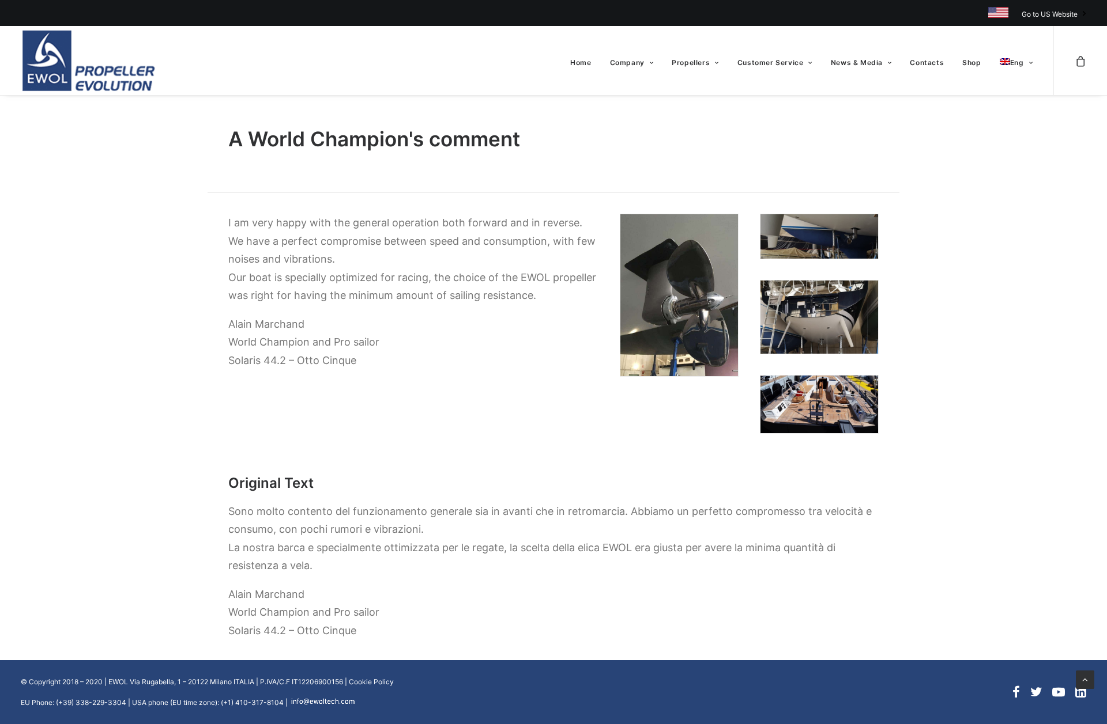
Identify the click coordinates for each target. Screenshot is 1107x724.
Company (627, 62)
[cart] (1080, 60)
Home (580, 62)
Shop (971, 62)
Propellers (691, 62)
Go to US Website (1050, 14)
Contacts (927, 62)
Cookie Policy (371, 681)
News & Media (857, 62)
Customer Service (770, 62)
